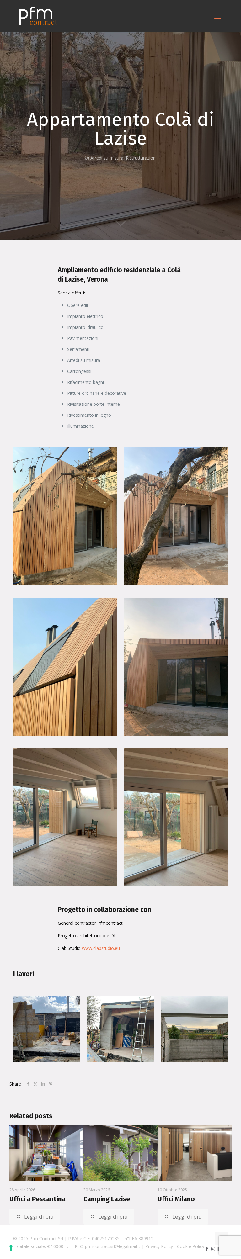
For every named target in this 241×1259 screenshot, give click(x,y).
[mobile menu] (217, 15)
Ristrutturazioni (141, 158)
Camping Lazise (106, 1199)
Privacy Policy (159, 1246)
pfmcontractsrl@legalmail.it (112, 1246)
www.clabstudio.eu (101, 948)
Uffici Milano (176, 1199)
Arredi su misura (106, 158)
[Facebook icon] (206, 1249)
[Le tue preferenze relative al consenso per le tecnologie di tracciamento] (11, 1248)
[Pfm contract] (38, 15)
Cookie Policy (190, 1246)
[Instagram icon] (213, 1249)
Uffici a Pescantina (37, 1199)
